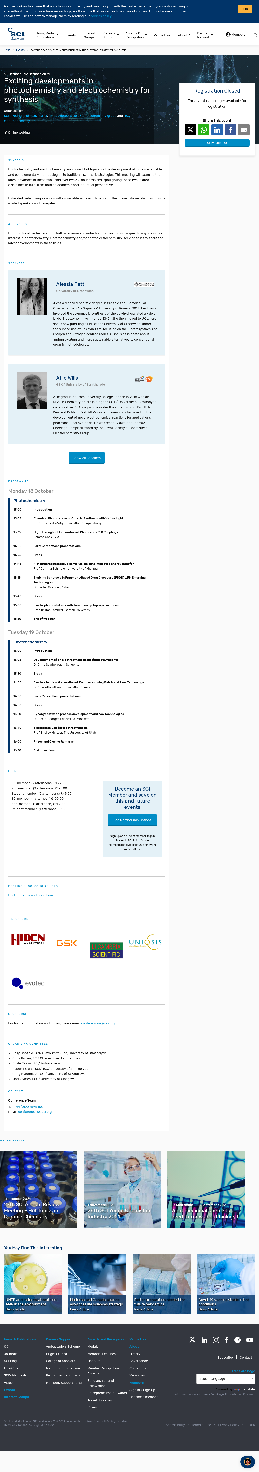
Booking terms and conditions (31, 895)
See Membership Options (132, 820)
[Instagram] (216, 1340)
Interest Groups (90, 35)
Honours (94, 1361)
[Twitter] (192, 1341)
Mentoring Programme (63, 1368)
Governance (139, 1361)
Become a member (144, 1397)
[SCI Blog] (237, 1340)
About (182, 35)
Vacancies (137, 1375)
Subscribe (225, 1357)
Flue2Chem (12, 1368)
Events (70, 35)
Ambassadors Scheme (63, 1346)
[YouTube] (249, 1340)
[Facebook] (227, 1340)
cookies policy (100, 16)
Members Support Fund (64, 1382)
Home (7, 50)
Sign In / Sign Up (142, 1390)
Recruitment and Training (65, 1375)
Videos (9, 1382)
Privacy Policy (228, 1425)
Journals (10, 1354)
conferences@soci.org (98, 1023)
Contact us (138, 1368)
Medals (93, 1346)
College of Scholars (60, 1361)
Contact (246, 1357)
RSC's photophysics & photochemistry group (82, 115)
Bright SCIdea (56, 1354)
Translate (248, 1389)
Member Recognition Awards (103, 1371)
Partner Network (203, 35)
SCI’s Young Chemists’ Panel (25, 115)
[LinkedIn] (204, 1340)
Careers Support (109, 35)
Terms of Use (201, 1425)
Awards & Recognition (135, 35)
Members (238, 34)
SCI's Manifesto (15, 1375)
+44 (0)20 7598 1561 (29, 1106)
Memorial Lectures (102, 1354)
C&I (6, 1346)
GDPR (250, 1425)
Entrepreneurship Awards (107, 1393)
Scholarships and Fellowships (101, 1383)
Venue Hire (162, 35)
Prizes (92, 1407)
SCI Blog (10, 1361)
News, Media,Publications (45, 35)
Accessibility (175, 1425)
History (135, 1354)
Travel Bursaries (100, 1400)
